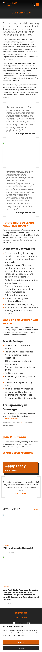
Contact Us (20, 613)
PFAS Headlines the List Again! (18, 548)
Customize (21, 648)
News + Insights (11, 509)
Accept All (21, 642)
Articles (6, 545)
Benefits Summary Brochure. (19, 417)
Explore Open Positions (18, 452)
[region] (21, 152)
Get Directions (20, 618)
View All (36, 509)
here (23, 423)
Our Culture (20, 493)
